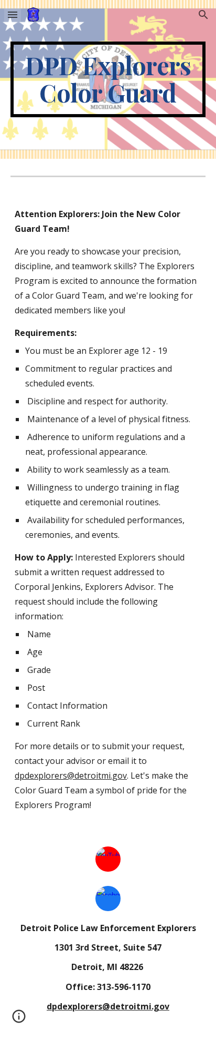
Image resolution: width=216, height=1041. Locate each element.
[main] (108, 79)
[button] (12, 14)
